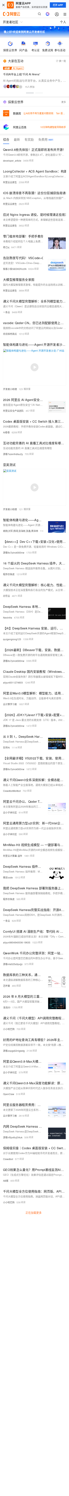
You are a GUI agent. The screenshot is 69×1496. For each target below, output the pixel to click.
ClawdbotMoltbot (12, 790)
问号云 (6, 595)
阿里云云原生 (10, 182)
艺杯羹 (6, 985)
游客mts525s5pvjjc (13, 964)
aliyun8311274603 (13, 682)
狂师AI (6, 747)
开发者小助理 (10, 389)
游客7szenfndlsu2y (13, 454)
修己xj (6, 247)
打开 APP (58, 5)
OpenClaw (8, 1094)
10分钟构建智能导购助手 (53, 127)
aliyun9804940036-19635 (16, 942)
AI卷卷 (6, 432)
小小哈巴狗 (9, 1029)
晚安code (8, 877)
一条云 (6, 312)
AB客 (5, 1180)
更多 (63, 102)
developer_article (12, 160)
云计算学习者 (10, 704)
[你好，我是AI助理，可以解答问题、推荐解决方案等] (48, 14)
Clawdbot (8, 1159)
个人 (63, 22)
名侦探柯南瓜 (10, 333)
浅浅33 (6, 1007)
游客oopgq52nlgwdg (14, 1050)
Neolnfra (7, 617)
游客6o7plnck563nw (13, 552)
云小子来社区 (10, 812)
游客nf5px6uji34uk (12, 1137)
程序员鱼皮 (9, 574)
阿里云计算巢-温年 (12, 855)
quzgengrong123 (12, 639)
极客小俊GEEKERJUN (14, 268)
